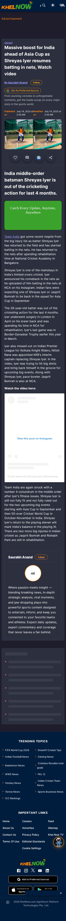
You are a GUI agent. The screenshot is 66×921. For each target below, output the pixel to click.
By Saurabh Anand (15, 82)
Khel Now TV (56, 834)
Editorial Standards (33, 841)
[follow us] (38, 157)
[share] (50, 157)
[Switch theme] (53, 6)
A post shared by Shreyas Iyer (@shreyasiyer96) (36, 476)
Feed (51, 821)
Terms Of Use (11, 841)
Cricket (8, 43)
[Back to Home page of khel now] (17, 6)
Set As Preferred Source (25, 90)
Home (6, 821)
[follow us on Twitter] (33, 870)
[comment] (27, 157)
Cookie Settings (31, 848)
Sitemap (53, 827)
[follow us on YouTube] (40, 870)
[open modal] (58, 842)
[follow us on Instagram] (26, 870)
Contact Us (9, 834)
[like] (15, 157)
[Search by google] (44, 5)
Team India (11, 236)
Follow (36, 82)
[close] (60, 893)
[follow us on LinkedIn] (47, 870)
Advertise (28, 827)
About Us (8, 827)
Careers (27, 821)
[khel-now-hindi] (62, 5)
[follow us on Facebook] (18, 870)
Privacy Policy (30, 834)
